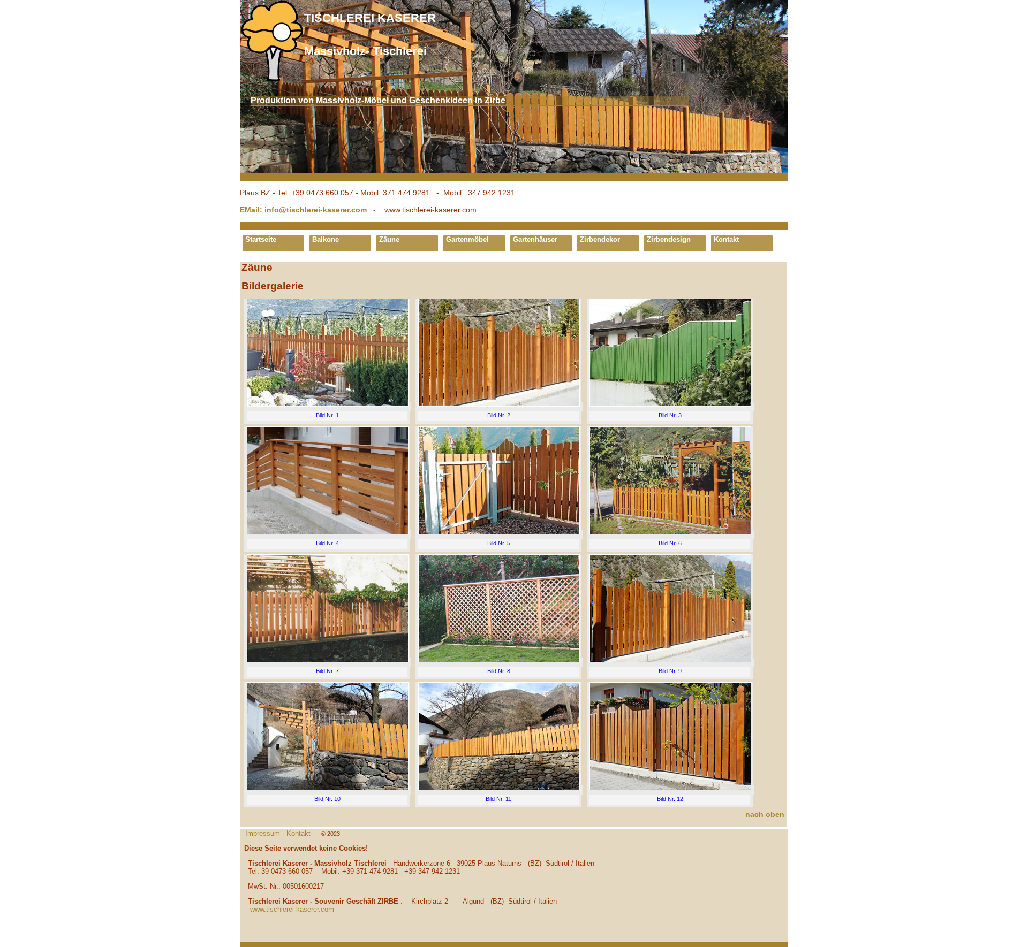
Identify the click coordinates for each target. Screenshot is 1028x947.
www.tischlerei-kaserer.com (292, 909)
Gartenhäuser (535, 239)
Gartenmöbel (467, 239)
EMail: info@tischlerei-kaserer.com (303, 209)
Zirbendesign (669, 239)
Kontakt (726, 239)
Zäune (389, 239)
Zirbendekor (600, 239)
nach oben (764, 814)
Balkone (325, 239)
